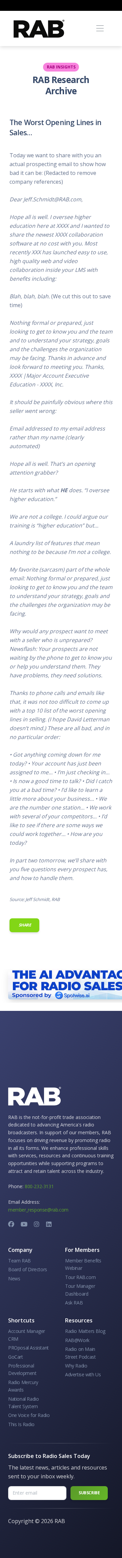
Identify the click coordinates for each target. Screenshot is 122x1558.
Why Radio (76, 1365)
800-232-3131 (39, 1186)
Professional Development (22, 1369)
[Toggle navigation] (99, 28)
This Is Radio (21, 1424)
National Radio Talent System (23, 1403)
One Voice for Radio (28, 1415)
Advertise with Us (83, 1374)
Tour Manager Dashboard (80, 1290)
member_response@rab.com (38, 1209)
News (14, 1278)
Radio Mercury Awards (23, 1386)
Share (24, 925)
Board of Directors (27, 1269)
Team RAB (19, 1260)
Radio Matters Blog (85, 1331)
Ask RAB (74, 1302)
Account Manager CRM (26, 1335)
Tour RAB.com (80, 1277)
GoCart (15, 1357)
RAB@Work (77, 1340)
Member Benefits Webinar (83, 1264)
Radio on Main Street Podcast (80, 1353)
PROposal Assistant (28, 1347)
